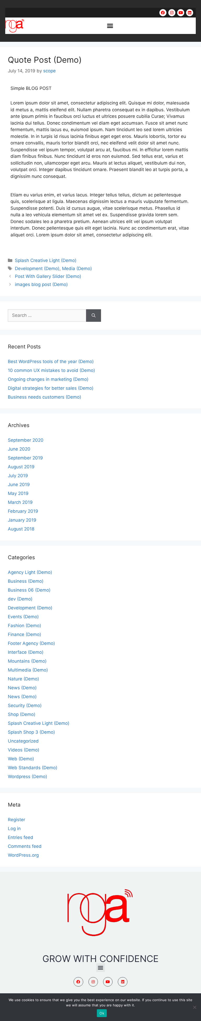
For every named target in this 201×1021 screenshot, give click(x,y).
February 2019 (23, 511)
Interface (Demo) (25, 652)
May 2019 (18, 493)
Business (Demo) (25, 581)
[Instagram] (171, 12)
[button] (110, 26)
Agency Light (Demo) (30, 572)
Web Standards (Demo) (32, 767)
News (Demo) (22, 687)
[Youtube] (180, 12)
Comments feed (25, 846)
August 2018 (21, 529)
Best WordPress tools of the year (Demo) (51, 361)
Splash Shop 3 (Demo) (31, 732)
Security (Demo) (25, 705)
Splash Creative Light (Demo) (45, 260)
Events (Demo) (23, 616)
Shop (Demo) (21, 714)
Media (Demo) (77, 268)
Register (16, 819)
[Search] (93, 315)
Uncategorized (23, 741)
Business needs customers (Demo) (44, 397)
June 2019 (19, 484)
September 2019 (25, 457)
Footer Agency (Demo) (31, 643)
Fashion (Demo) (24, 625)
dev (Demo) (20, 599)
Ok (101, 1013)
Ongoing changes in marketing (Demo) (48, 379)
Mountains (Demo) (27, 661)
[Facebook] (162, 12)
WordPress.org (23, 855)
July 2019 (18, 475)
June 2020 (19, 449)
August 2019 (21, 466)
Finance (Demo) (24, 634)
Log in (14, 828)
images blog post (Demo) (41, 284)
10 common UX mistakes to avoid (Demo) (51, 370)
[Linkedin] (189, 12)
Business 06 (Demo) (29, 590)
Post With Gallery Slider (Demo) (48, 276)
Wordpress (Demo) (27, 776)
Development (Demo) (37, 268)
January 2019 (22, 520)
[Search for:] (47, 315)
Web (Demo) (21, 758)
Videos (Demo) (23, 749)
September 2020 (25, 440)
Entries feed (20, 837)
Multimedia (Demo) (28, 670)
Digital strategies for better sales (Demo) (50, 388)
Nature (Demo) (23, 678)
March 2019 (20, 502)
